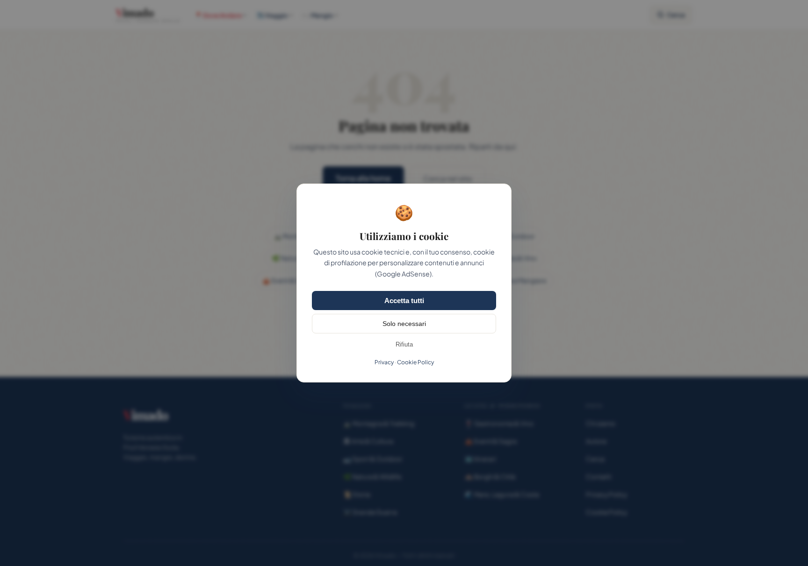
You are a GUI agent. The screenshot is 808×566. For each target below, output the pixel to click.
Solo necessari (404, 323)
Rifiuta (404, 344)
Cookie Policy (415, 362)
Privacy (384, 362)
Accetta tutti (404, 300)
